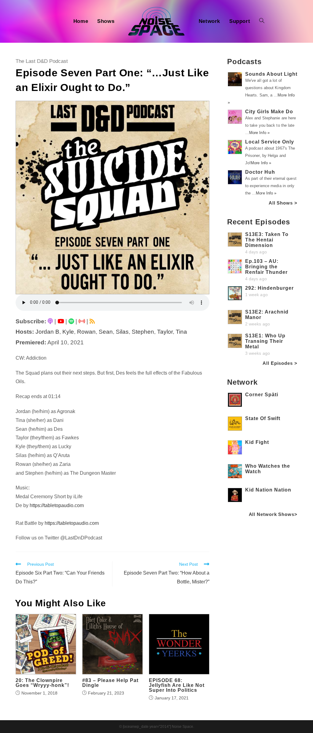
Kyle (68, 331)
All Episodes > (280, 363)
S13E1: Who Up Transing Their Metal (265, 341)
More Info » (259, 132)
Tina (181, 331)
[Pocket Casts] (82, 321)
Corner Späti (261, 394)
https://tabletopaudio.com (57, 505)
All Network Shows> (273, 514)
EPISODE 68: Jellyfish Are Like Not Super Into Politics (176, 685)
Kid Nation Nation (268, 489)
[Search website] (262, 21)
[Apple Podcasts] (50, 321)
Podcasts (244, 61)
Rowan (86, 331)
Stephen (143, 331)
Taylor (165, 331)
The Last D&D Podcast (42, 61)
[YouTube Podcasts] (60, 321)
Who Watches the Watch (267, 468)
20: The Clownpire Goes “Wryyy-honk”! (42, 683)
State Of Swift (262, 418)
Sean (106, 331)
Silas (122, 331)
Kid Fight (257, 442)
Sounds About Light (271, 74)
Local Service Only (269, 141)
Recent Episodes (258, 222)
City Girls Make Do (269, 111)
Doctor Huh (260, 172)
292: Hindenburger (269, 288)
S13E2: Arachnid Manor (267, 314)
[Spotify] (71, 321)
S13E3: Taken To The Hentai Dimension (267, 240)
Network (242, 382)
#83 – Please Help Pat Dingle (110, 683)
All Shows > (283, 202)
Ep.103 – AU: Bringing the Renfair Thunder (266, 267)
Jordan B (47, 331)
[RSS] (92, 321)
